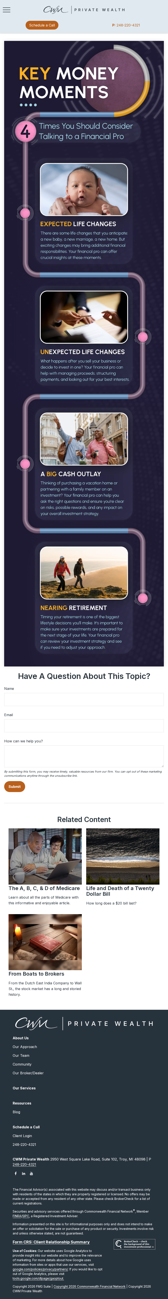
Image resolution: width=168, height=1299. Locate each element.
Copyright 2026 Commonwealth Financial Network (90, 1286)
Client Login (22, 1136)
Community (22, 1064)
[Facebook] (16, 1173)
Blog (16, 1112)
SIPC (25, 1216)
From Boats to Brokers (36, 974)
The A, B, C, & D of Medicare (44, 888)
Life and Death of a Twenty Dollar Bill (120, 891)
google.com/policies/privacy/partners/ (40, 1269)
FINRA (17, 1216)
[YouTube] (31, 1173)
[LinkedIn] (23, 1173)
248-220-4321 (126, 25)
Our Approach (25, 1047)
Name (9, 688)
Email (8, 715)
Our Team (21, 1055)
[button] (42, 25)
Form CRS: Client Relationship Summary (51, 1242)
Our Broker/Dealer (28, 1073)
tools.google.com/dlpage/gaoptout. (38, 1278)
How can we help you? (23, 741)
